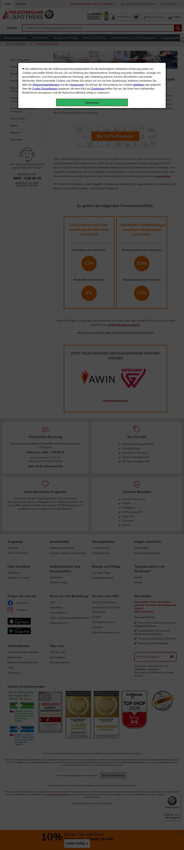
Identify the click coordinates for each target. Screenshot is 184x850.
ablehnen (138, 85)
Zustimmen (98, 89)
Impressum (77, 85)
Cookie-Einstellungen (45, 89)
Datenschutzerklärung (46, 85)
